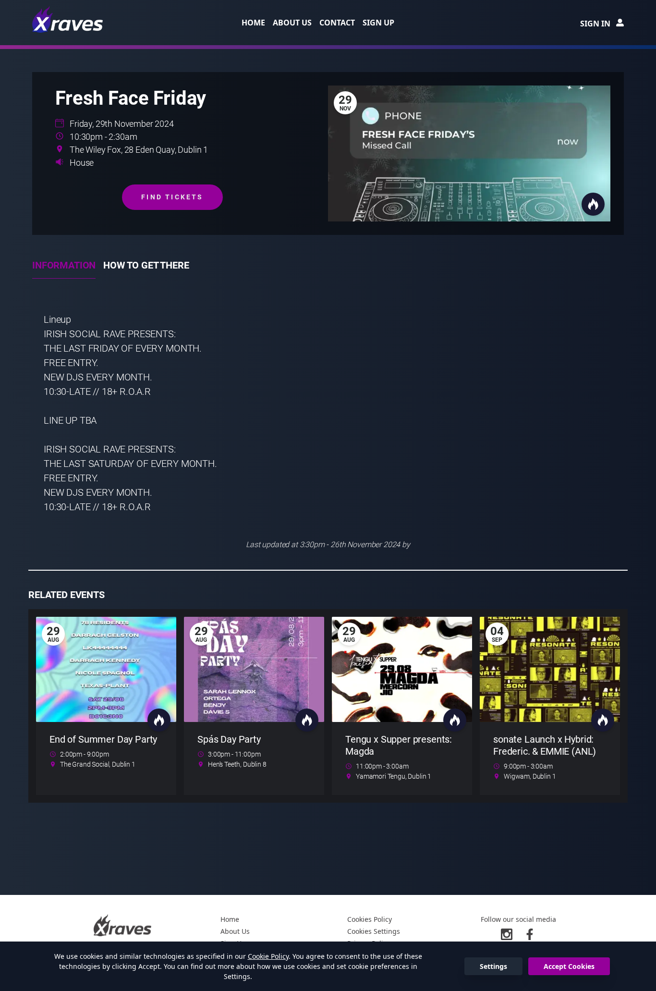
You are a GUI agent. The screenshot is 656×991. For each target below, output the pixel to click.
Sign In (595, 23)
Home (253, 22)
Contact (337, 22)
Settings (493, 966)
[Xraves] (68, 19)
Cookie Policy (268, 956)
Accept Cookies (569, 966)
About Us (292, 22)
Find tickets (172, 197)
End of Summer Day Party (103, 739)
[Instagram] (506, 934)
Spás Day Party (229, 739)
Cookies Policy (369, 919)
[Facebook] (529, 934)
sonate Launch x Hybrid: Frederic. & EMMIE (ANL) (544, 745)
